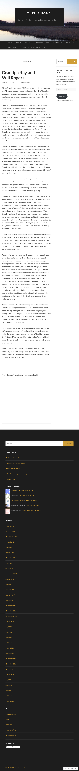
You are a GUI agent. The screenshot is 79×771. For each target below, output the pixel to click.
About (18, 43)
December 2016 (10, 605)
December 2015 (10, 659)
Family (27, 43)
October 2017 (10, 568)
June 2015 (8, 685)
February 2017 (10, 595)
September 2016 (11, 616)
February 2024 (10, 531)
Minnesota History (43, 43)
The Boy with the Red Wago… (32, 510)
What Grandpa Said (32, 505)
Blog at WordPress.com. (15, 767)
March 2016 (9, 648)
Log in (7, 719)
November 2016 (10, 611)
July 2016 (8, 627)
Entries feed (9, 725)
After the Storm (31, 500)
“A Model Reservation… (26, 490)
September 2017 (11, 574)
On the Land (12, 47)
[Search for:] (66, 61)
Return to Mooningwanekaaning (16, 474)
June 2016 (8, 632)
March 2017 (9, 590)
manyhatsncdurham (17, 500)
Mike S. (13, 490)
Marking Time (10, 479)
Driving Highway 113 (12, 468)
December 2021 (10, 542)
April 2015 (9, 696)
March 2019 (9, 552)
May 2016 (8, 637)
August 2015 (9, 674)
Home (10, 43)
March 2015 (9, 701)
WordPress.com (10, 735)
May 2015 (8, 690)
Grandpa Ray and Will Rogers (18, 75)
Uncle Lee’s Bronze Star (13, 458)
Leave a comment (23, 82)
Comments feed (10, 730)
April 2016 (9, 643)
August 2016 (9, 621)
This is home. (39, 13)
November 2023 (10, 537)
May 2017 (8, 584)
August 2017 (9, 579)
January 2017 (9, 600)
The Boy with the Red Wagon (15, 463)
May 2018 (8, 563)
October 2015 (10, 669)
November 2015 (10, 664)
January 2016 (9, 653)
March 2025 (9, 526)
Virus (24, 47)
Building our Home (62, 43)
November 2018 (10, 558)
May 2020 (8, 547)
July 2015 (8, 680)
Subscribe (62, 96)
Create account (10, 714)
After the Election (38, 47)
